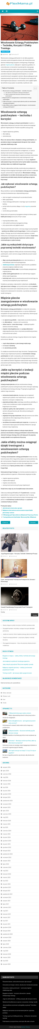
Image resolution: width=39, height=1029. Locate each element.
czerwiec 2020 (7, 947)
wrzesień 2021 (7, 897)
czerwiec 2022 (7, 867)
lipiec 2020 (6, 944)
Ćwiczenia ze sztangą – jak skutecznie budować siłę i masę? (34, 522)
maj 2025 (5, 817)
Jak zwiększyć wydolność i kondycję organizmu (16, 661)
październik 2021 (8, 894)
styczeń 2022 (7, 884)
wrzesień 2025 (7, 804)
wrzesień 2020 (7, 937)
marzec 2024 (6, 834)
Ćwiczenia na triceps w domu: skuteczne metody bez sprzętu (20, 985)
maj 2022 (5, 870)
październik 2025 (8, 800)
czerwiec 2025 (7, 814)
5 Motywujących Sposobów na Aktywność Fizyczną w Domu (20, 515)
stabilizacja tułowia (8, 264)
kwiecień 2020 (7, 954)
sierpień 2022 (7, 860)
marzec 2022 (6, 877)
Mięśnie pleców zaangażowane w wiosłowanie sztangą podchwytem (17, 98)
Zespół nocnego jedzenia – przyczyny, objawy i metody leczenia (18, 639)
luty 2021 (5, 920)
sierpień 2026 (7, 767)
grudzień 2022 (7, 847)
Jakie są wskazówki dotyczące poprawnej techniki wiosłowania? (17, 95)
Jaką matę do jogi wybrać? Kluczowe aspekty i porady (18, 664)
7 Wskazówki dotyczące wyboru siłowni (20, 713)
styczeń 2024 (7, 837)
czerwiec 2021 (7, 907)
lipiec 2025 (6, 810)
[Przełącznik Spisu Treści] (34, 88)
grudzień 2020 (7, 927)
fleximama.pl (15, 54)
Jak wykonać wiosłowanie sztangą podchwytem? (17, 92)
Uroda (4, 703)
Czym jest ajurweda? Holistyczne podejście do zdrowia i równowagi (18, 580)
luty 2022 (5, 880)
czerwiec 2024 (7, 830)
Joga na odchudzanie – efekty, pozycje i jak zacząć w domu (20, 999)
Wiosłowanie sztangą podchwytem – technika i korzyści (17, 90)
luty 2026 (5, 787)
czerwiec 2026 (7, 774)
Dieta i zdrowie (7, 693)
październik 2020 (8, 934)
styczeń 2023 (7, 844)
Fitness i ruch (5, 51)
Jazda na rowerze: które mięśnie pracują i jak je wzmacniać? (20, 634)
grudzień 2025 (7, 794)
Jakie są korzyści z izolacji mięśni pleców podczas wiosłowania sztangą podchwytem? (19, 102)
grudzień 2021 (7, 887)
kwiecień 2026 (7, 780)
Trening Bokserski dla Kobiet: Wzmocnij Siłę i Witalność (19, 517)
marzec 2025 (6, 824)
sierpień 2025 (7, 807)
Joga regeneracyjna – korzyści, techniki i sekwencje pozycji (19, 553)
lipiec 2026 (6, 770)
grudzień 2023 (7, 840)
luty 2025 (5, 827)
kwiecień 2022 (7, 874)
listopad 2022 (7, 850)
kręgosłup (28, 206)
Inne (4, 699)
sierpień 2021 (7, 900)
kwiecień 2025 (7, 820)
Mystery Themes (25, 1027)
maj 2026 (5, 777)
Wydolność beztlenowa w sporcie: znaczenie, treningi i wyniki (20, 1002)
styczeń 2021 (7, 924)
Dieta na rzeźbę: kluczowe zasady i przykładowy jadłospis (6, 522)
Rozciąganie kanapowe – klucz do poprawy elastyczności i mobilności (19, 644)
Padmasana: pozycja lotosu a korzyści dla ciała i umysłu (18, 1021)
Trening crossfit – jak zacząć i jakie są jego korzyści (17, 673)
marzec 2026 (6, 784)
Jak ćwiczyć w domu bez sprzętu (12, 508)
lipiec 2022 (6, 864)
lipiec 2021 (6, 904)
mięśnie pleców (10, 65)
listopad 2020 (7, 931)
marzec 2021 (6, 917)
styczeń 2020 (7, 964)
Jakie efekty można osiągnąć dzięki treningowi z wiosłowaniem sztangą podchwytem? (19, 106)
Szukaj (3, 612)
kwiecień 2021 (7, 914)
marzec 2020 (6, 957)
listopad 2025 (7, 797)
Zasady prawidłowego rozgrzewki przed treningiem (17, 607)
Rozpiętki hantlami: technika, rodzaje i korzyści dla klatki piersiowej (19, 630)
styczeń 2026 (7, 790)
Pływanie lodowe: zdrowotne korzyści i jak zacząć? (17, 981)
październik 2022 (8, 854)
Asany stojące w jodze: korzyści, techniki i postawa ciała (19, 625)
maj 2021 (5, 911)
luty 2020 (5, 960)
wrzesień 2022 (7, 857)
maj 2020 (5, 951)
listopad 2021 (7, 890)
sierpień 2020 (7, 940)
